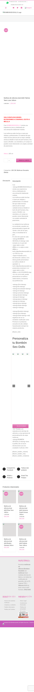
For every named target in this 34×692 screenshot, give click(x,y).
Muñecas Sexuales (23, 170)
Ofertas (6, 172)
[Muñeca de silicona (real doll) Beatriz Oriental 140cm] (9, 529)
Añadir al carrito (24, 160)
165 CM (13, 170)
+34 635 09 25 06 (22, 1)
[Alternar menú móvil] (30, 12)
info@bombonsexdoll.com (17, 4)
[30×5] (17, 59)
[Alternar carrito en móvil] (27, 12)
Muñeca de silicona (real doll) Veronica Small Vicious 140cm (23, 510)
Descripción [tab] (6, 180)
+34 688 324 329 (13, 1)
